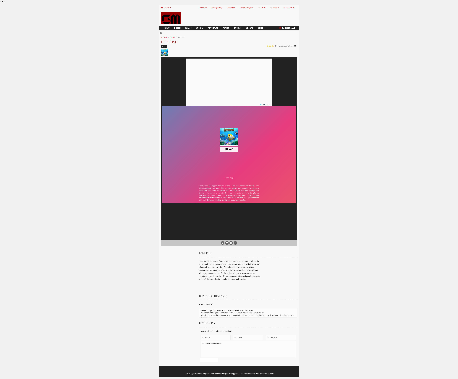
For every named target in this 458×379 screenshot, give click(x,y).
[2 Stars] (269, 46)
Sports (249, 28)
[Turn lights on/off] (222, 243)
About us (203, 8)
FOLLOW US (290, 8)
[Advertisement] (229, 221)
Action (226, 28)
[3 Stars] (271, 46)
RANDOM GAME (288, 28)
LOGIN (263, 8)
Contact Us (231, 8)
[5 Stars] (274, 46)
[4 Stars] (272, 46)
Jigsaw (166, 28)
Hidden (177, 28)
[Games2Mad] (171, 18)
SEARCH (276, 8)
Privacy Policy (216, 8)
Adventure (213, 28)
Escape (188, 28)
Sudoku (199, 28)
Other (260, 28)
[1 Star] (268, 46)
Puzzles (238, 28)
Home (165, 37)
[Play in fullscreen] (231, 243)
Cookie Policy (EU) (246, 8)
